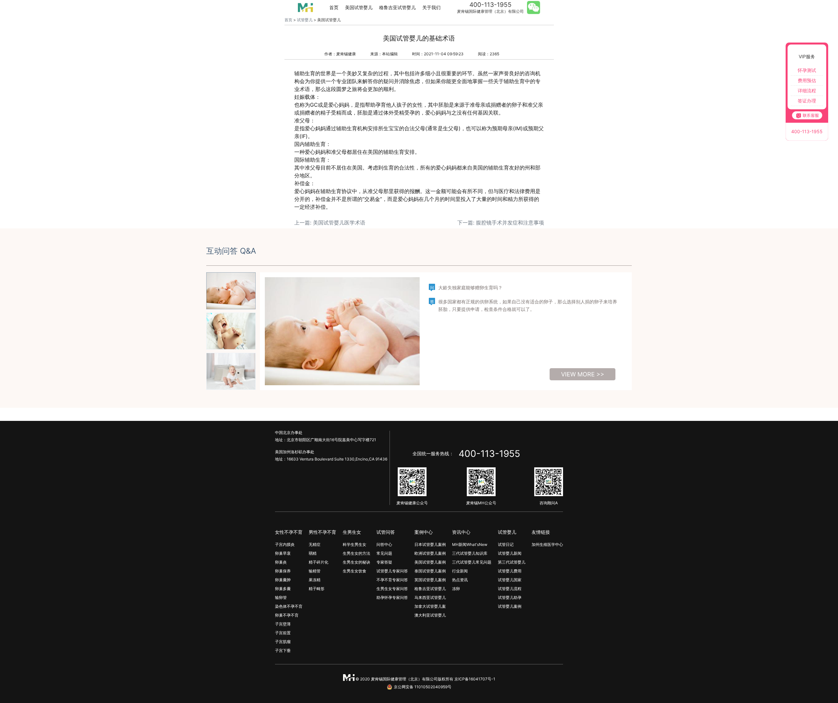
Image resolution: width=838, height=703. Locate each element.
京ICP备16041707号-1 (474, 678)
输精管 (314, 570)
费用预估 (807, 80)
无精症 (314, 544)
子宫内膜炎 (285, 544)
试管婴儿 (305, 19)
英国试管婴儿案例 (430, 579)
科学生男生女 (354, 544)
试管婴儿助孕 (509, 597)
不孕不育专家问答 (392, 579)
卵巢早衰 (283, 553)
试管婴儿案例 (509, 606)
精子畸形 (316, 588)
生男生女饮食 (354, 570)
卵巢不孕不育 (287, 615)
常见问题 (384, 553)
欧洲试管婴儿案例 (430, 553)
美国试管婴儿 (359, 7)
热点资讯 (460, 579)
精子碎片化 (318, 562)
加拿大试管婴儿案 (430, 606)
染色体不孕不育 (288, 606)
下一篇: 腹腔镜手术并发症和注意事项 (500, 222)
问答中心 (384, 544)
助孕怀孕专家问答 (392, 597)
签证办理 (807, 100)
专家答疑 (384, 562)
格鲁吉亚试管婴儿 (397, 7)
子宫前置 (283, 632)
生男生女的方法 (356, 553)
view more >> (582, 374)
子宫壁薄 (283, 624)
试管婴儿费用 (509, 570)
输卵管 (281, 597)
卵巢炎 (281, 562)
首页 (333, 7)
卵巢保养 (283, 570)
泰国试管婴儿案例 (430, 570)
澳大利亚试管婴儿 (430, 615)
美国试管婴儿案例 (430, 562)
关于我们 (431, 7)
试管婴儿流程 (509, 588)
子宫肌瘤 (283, 641)
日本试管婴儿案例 (430, 544)
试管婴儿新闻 (509, 553)
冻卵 (456, 588)
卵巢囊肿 (283, 579)
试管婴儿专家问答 (392, 570)
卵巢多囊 (283, 588)
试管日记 (506, 544)
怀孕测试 (807, 70)
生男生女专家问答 (392, 588)
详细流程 (807, 90)
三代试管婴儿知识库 (469, 553)
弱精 (313, 553)
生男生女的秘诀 (356, 562)
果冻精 (314, 579)
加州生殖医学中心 (547, 544)
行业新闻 (460, 570)
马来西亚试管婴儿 (430, 597)
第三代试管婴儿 (511, 562)
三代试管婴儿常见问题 (471, 562)
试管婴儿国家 (509, 579)
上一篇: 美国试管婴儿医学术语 (329, 222)
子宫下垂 (283, 650)
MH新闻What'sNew (469, 544)
